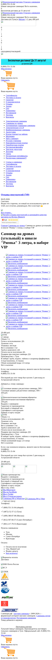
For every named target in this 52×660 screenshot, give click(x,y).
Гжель (8, 154)
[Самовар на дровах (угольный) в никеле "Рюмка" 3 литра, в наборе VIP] (28, 257)
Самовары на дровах (14, 123)
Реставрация (11, 113)
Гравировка (10, 111)
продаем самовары (21, 614)
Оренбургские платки (15, 145)
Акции (8, 106)
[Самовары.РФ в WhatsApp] (13, 498)
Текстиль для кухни (14, 149)
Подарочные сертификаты (17, 156)
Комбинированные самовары (18, 130)
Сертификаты (11, 95)
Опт (7, 108)
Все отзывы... (6, 213)
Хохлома (9, 151)
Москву (22, 19)
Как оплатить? (12, 553)
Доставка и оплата (13, 98)
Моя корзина (6, 69)
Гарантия (9, 100)
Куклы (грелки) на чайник (17, 134)
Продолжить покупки (24, 627)
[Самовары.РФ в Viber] (35, 498)
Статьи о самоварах (14, 162)
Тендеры (9, 115)
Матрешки (10, 136)
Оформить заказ (7, 627)
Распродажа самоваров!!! (16, 158)
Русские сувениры (13, 141)
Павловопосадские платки (17, 143)
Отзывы (9, 104)
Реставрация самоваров (26, 618)
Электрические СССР (15, 128)
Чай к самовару (12, 138)
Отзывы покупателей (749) (15, 194)
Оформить (5, 80)
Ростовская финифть (14, 147)
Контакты (10, 117)
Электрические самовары (16, 121)
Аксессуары (11, 132)
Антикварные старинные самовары (20, 125)
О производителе (13, 102)
